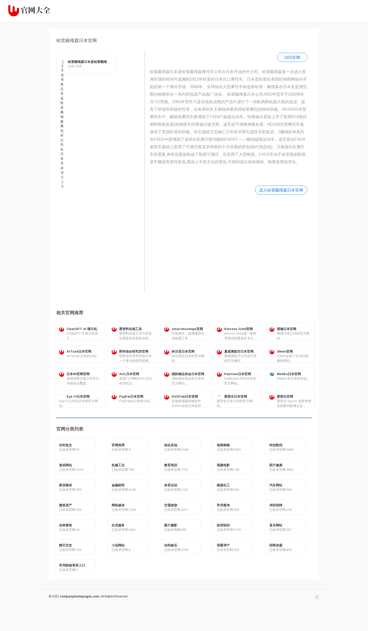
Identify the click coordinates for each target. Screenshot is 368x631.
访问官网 (292, 57)
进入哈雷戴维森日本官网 (281, 190)
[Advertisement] (228, 243)
